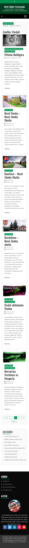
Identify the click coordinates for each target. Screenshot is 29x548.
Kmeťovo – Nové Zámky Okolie (13, 175)
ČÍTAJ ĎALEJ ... (7, 88)
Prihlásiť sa (6, 481)
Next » (14, 421)
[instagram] (19, 527)
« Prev (6, 417)
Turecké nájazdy (10, 51)
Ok (13, 545)
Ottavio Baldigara (14, 54)
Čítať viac (14, 543)
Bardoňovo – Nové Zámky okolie (11, 241)
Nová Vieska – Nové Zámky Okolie (12, 116)
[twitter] (10, 527)
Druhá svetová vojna (10, 436)
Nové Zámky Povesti (10, 445)
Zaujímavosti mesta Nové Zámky (13, 460)
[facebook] (5, 527)
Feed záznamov (7, 484)
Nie (15, 545)
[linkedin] (14, 527)
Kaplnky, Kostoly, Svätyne (11, 439)
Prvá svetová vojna (10, 451)
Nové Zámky (8, 110)
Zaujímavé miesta (9, 457)
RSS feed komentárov (9, 487)
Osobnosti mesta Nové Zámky (14, 49)
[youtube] (24, 527)
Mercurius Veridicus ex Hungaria (11, 374)
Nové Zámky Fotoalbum (14, 6)
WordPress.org (7, 490)
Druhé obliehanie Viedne (14, 307)
